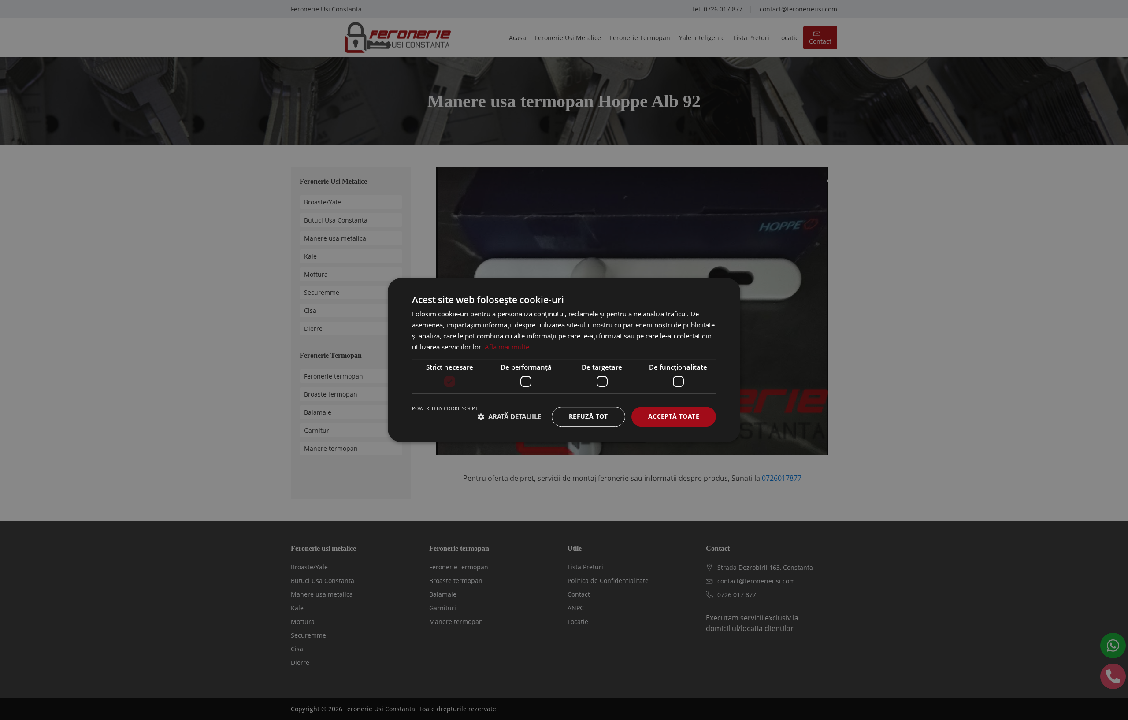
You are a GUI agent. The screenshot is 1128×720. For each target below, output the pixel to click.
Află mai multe (507, 346)
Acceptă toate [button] (673, 416)
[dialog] (564, 360)
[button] (509, 416)
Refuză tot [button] (588, 416)
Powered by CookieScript (445, 408)
